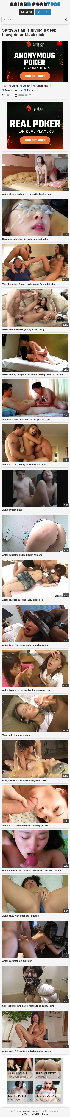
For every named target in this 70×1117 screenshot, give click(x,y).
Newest (26, 12)
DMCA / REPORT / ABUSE (35, 1114)
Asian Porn (35, 4)
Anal (15, 85)
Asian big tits (13, 89)
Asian (26, 85)
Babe (30, 89)
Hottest (42, 12)
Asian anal (42, 85)
